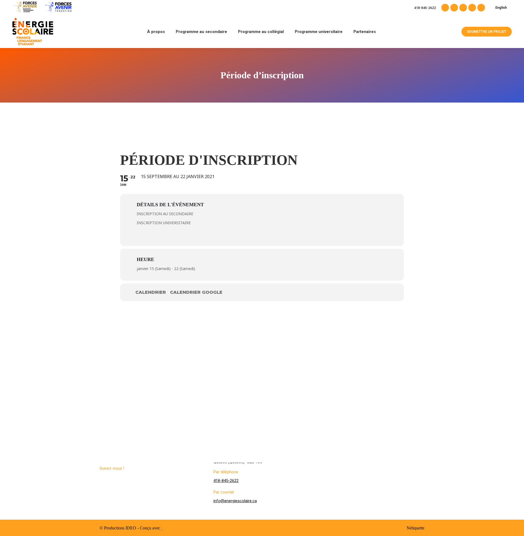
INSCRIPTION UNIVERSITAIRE (164, 222)
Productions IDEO (120, 528)
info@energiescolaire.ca (235, 500)
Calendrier (150, 292)
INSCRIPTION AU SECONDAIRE (165, 213)
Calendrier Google (196, 292)
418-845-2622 (425, 8)
